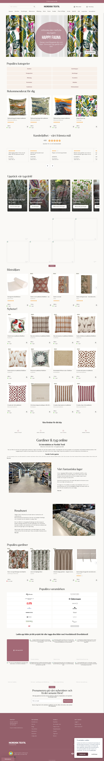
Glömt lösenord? (78, 726)
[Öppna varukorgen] (90, 6)
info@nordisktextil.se (18, 727)
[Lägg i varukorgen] (27, 126)
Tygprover (55, 733)
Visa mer (9, 458)
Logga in (76, 722)
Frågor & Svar (56, 726)
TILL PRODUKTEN (90, 52)
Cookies (55, 731)
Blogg (33, 726)
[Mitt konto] (77, 6)
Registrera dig (78, 724)
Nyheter (11, 11)
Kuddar (54, 11)
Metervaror (32, 11)
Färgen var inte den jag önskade (59, 152)
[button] (34, 6)
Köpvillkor (55, 722)
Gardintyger (24, 11)
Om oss (33, 724)
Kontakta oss (34, 722)
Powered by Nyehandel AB (52, 760)
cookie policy (93, 750)
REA (79, 11)
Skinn (44, 11)
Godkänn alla (82, 754)
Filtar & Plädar (61, 11)
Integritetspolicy (56, 729)
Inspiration (84, 11)
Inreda (68, 11)
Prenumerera (68, 701)
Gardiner (17, 11)
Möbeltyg (39, 11)
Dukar (49, 11)
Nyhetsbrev (34, 731)
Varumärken (92, 11)
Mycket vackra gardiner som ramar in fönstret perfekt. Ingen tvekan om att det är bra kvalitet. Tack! (82, 154)
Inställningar (94, 754)
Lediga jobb (34, 736)
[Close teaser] (15, 757)
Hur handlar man (57, 724)
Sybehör (74, 11)
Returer (55, 736)
